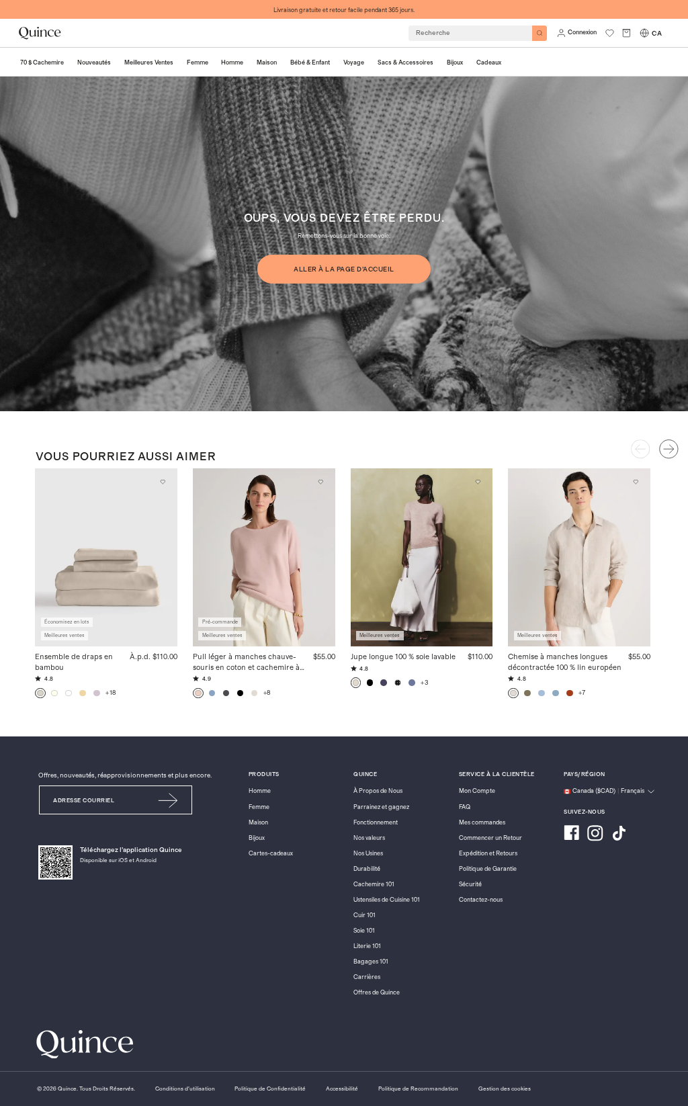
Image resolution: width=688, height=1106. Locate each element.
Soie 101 (364, 931)
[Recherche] (540, 33)
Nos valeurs (369, 838)
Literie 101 (367, 946)
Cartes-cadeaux (271, 854)
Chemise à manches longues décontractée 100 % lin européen (564, 662)
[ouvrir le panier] (626, 33)
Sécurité (470, 885)
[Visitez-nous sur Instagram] (595, 834)
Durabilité (366, 869)
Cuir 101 (364, 915)
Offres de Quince (376, 993)
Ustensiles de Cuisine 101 (386, 900)
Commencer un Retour (490, 838)
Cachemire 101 (373, 885)
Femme (259, 807)
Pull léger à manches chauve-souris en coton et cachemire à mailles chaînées (246, 663)
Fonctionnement (375, 823)
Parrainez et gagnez (381, 807)
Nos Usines (368, 854)
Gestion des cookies (504, 1089)
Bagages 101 (370, 962)
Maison (258, 823)
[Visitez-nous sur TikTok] (619, 834)
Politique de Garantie (488, 869)
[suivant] (668, 448)
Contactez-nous (481, 900)
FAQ (464, 807)
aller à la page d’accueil (344, 269)
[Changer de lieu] (644, 33)
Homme (260, 791)
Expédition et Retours (488, 854)
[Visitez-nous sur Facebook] (571, 834)
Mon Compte (477, 791)
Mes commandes (482, 823)
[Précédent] (640, 448)
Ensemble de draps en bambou (74, 662)
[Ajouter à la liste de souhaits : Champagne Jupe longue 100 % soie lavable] (478, 481)
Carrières (366, 977)
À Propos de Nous (377, 791)
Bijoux (257, 838)
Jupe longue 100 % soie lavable (403, 657)
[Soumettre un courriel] (168, 799)
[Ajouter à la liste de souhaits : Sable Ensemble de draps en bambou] (162, 481)
